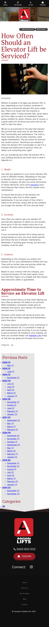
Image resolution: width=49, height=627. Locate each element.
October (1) (12, 442)
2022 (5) (6, 399)
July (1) (10, 383)
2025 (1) (6, 368)
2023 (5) (6, 380)
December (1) (13, 377)
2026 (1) (6, 362)
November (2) (13, 494)
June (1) (10, 371)
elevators (35, 185)
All (3, 506)
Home (24, 582)
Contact (24, 604)
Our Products (24, 593)
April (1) (10, 390)
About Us (24, 588)
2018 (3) (6, 487)
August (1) (11, 405)
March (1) (11, 393)
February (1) (12, 411)
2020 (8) (6, 432)
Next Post (41, 29)
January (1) (12, 396)
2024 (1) (6, 374)
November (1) (13, 402)
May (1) (10, 365)
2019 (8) (6, 460)
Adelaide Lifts (35, 335)
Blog (24, 599)
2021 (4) (6, 417)
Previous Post (28, 29)
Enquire (26, 556)
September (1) (13, 420)
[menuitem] (24, 582)
